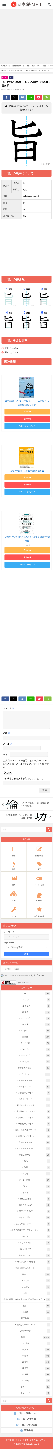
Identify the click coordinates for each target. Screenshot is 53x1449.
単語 (36, 1306)
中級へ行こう (34, 1255)
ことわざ (35, 1192)
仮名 (35, 1274)
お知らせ (35, 1174)
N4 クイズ (35, 1043)
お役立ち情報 (34, 1155)
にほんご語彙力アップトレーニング (29, 1230)
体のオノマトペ (34, 1080)
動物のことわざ (34, 1205)
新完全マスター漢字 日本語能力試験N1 (27, 471)
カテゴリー (9, 942)
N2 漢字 (35, 1356)
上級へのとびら (33, 1249)
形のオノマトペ (34, 1099)
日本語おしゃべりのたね (32, 1325)
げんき (35, 1186)
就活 (36, 1161)
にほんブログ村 (36, 975)
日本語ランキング (25, 983)
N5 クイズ (35, 1055)
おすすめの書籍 (33, 1068)
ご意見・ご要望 (22, 1440)
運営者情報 (10, 1440)
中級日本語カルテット (32, 1268)
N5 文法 (35, 1061)
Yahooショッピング (27, 426)
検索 (26, 954)
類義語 (36, 1312)
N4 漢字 (35, 1368)
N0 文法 (36, 1000)
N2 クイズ (35, 1018)
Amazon (27, 411)
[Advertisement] (26, 36)
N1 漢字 (5, 77)
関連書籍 (27, 1430)
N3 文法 (35, 1037)
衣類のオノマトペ (33, 1136)
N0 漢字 (36, 1343)
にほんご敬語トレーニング (31, 1224)
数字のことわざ (34, 1211)
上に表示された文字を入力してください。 (23, 778)
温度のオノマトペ (33, 1117)
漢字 (11, 77)
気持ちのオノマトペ (33, 1105)
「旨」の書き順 (27, 1419)
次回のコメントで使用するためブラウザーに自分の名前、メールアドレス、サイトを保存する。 (26, 764)
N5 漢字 (35, 1374)
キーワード (9, 932)
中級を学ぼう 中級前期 (32, 1262)
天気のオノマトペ (33, 1093)
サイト (6, 755)
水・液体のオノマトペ (32, 1111)
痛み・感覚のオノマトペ (32, 1130)
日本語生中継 (34, 1331)
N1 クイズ (35, 1006)
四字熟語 (35, 1318)
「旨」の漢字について (27, 1413)
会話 (36, 1293)
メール (7, 744)
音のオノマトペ (34, 1142)
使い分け (35, 1380)
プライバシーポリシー (38, 1440)
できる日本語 (34, 1217)
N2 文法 (35, 1024)
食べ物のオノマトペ (33, 1148)
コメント (8, 708)
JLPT (35, 993)
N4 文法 (35, 1049)
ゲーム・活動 (34, 1180)
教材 (36, 1167)
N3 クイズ (35, 1031)
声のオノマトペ (34, 1087)
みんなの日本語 (33, 1243)
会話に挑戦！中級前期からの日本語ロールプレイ (26, 1299)
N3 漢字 (35, 1362)
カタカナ (35, 1280)
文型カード (35, 1393)
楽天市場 (27, 419)
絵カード (35, 1387)
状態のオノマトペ (33, 1124)
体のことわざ (34, 1199)
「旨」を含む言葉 (27, 1425)
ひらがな (35, 1287)
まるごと (35, 1236)
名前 (6, 733)
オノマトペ (34, 1074)
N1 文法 (35, 1012)
